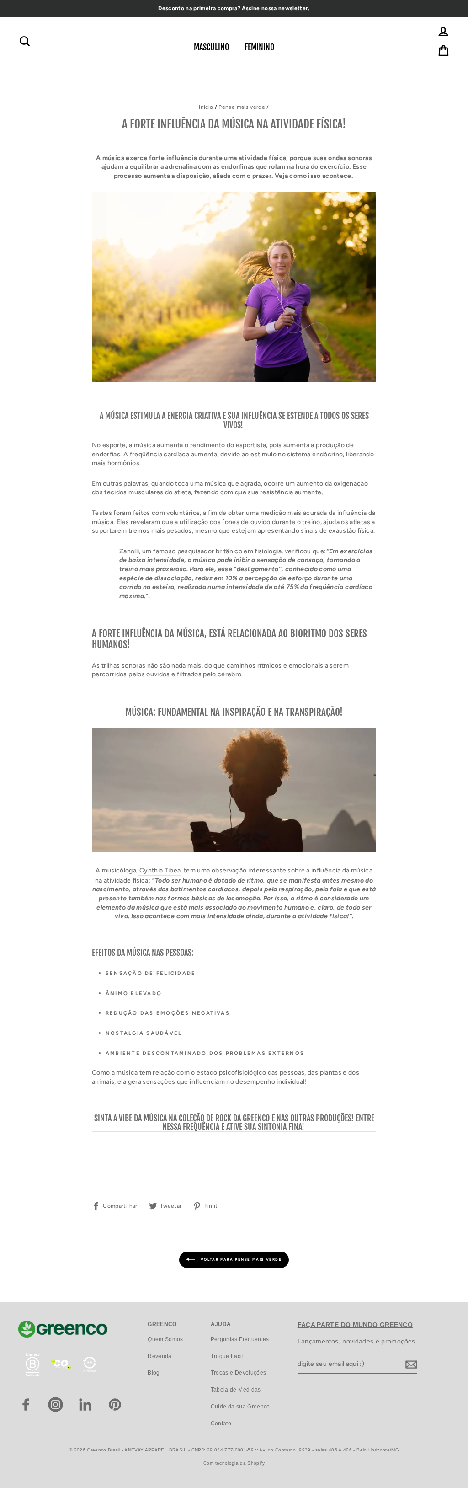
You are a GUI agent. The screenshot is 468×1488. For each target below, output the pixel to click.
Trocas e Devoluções (238, 1373)
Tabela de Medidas (236, 1389)
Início (206, 107)
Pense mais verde (241, 107)
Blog (154, 1373)
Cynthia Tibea (159, 870)
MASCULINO (211, 47)
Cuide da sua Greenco (240, 1406)
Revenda (159, 1356)
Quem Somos (165, 1339)
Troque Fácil (227, 1356)
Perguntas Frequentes (240, 1339)
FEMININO (259, 47)
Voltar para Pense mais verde (240, 1259)
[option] (234, 8)
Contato (221, 1423)
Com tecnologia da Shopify (234, 1463)
